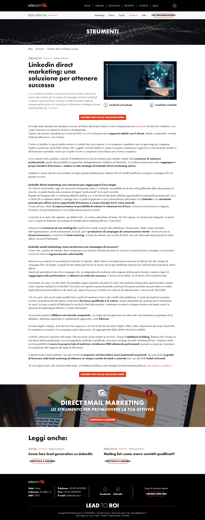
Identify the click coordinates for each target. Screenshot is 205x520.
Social (121, 15)
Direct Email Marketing (102, 402)
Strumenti (133, 15)
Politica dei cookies (119, 513)
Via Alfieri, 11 (40, 491)
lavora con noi (156, 493)
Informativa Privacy (103, 513)
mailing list (141, 126)
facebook (105, 494)
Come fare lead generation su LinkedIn (60, 454)
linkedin (117, 494)
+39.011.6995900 (77, 488)
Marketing (99, 15)
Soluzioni (114, 5)
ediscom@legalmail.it (138, 513)
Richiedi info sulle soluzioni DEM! (102, 117)
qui (89, 195)
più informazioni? (164, 15)
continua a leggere (102, 419)
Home (87, 5)
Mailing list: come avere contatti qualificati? (139, 454)
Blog (155, 5)
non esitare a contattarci (159, 365)
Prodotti (129, 5)
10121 (34, 495)
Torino (34, 488)
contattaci (53, 108)
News (111, 15)
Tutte (144, 15)
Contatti (143, 5)
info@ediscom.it (73, 495)
